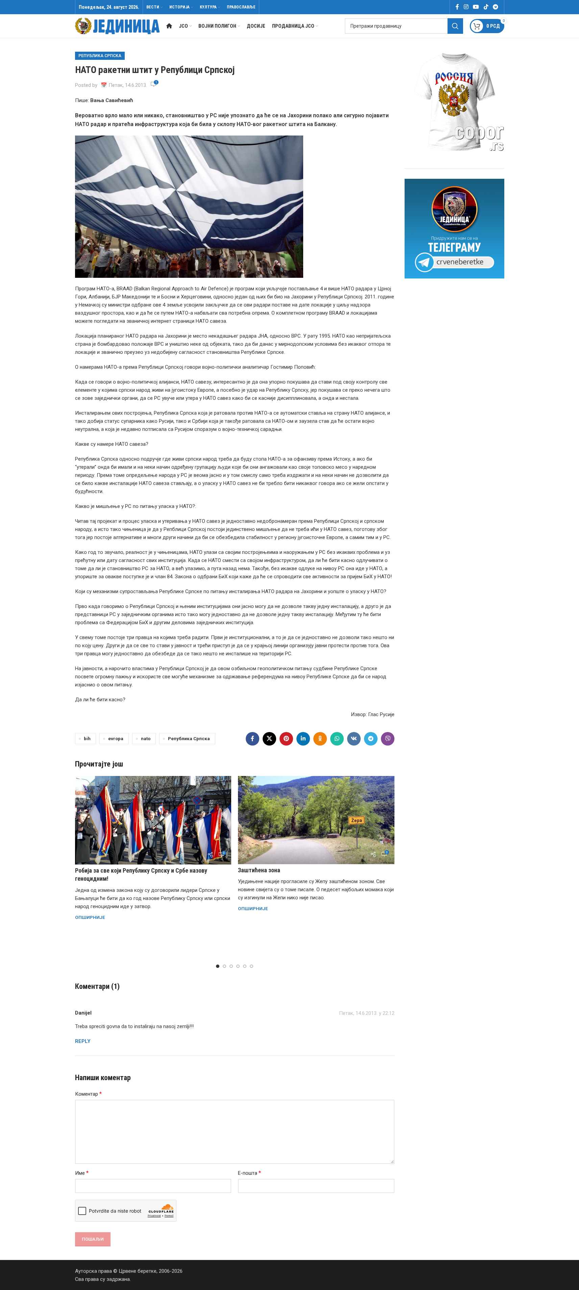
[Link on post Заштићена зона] (316, 820)
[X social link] (269, 739)
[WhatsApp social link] (337, 739)
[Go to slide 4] (238, 966)
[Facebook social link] (457, 7)
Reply (83, 1041)
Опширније (90, 917)
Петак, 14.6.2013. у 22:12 (366, 1013)
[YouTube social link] (476, 7)
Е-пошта (249, 1173)
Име (82, 1173)
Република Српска (99, 55)
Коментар (88, 1094)
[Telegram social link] (495, 7)
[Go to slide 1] (217, 966)
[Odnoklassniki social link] (320, 739)
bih (87, 738)
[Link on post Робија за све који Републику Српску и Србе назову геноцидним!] (153, 820)
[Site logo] (117, 26)
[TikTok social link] (485, 7)
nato (145, 738)
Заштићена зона (259, 870)
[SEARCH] (455, 26)
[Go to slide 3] (231, 966)
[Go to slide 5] (244, 966)
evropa (115, 738)
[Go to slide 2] (224, 966)
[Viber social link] (387, 739)
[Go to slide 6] (251, 966)
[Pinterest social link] (286, 739)
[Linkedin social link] (303, 739)
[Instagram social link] (466, 7)
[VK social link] (354, 739)
